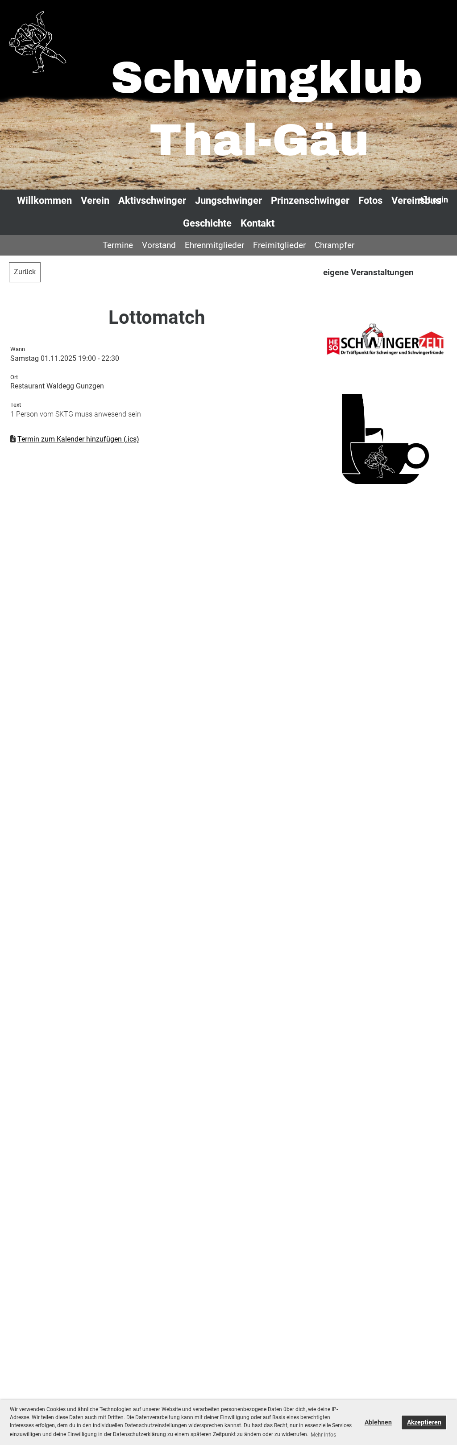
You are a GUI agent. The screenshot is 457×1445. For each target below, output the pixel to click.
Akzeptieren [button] (424, 1422)
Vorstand (159, 245)
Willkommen (44, 200)
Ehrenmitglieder (214, 245)
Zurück (25, 272)
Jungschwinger (228, 200)
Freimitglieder (279, 245)
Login (438, 199)
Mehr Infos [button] (323, 1435)
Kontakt (257, 223)
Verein (95, 200)
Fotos (370, 200)
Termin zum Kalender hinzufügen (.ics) (78, 439)
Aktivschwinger (152, 200)
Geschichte (207, 223)
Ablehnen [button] (378, 1422)
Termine (118, 245)
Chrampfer (334, 245)
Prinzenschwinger (310, 200)
